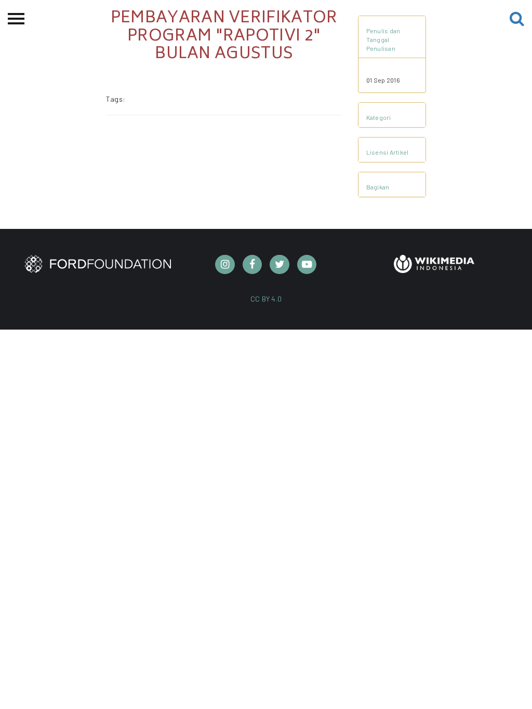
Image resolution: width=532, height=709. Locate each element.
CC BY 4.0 (266, 298)
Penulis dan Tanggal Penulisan (383, 39)
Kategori (378, 117)
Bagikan (378, 186)
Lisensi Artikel (387, 152)
